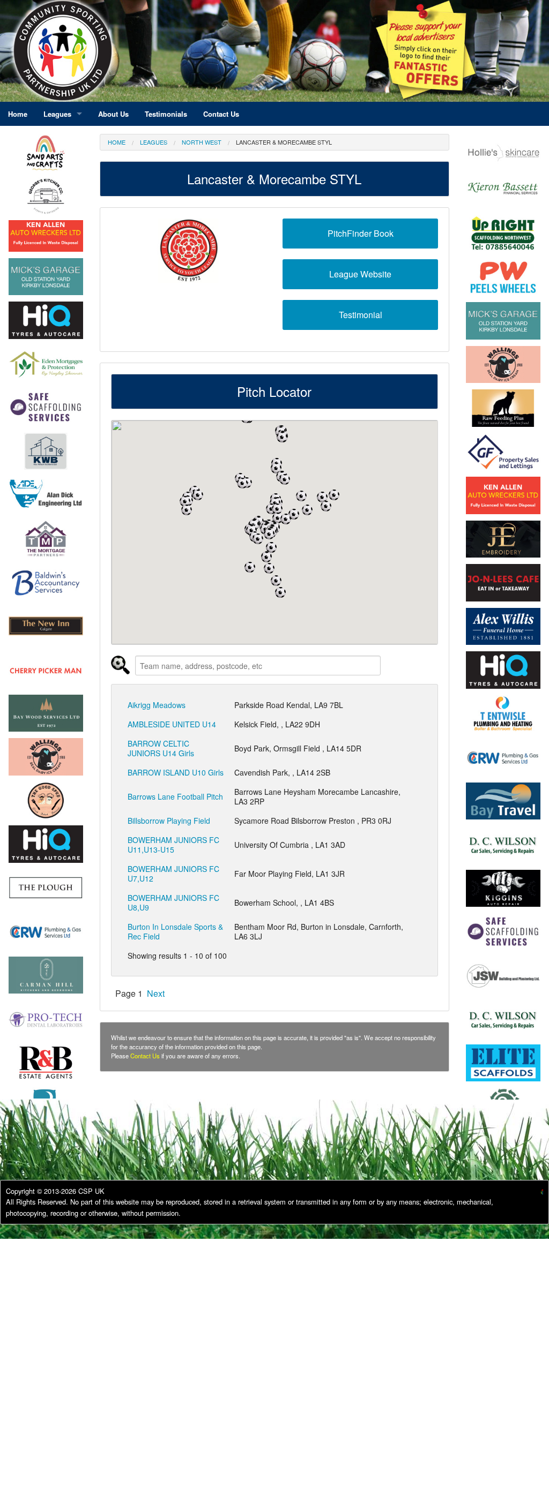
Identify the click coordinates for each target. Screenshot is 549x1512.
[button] (186, 510)
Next (156, 993)
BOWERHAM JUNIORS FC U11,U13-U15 (173, 844)
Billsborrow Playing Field (169, 820)
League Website (360, 274)
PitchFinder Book (361, 233)
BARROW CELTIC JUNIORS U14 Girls (161, 748)
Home (116, 142)
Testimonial (360, 315)
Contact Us (145, 1055)
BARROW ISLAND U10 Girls (176, 772)
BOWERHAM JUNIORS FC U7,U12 (173, 873)
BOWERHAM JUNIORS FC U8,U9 (173, 902)
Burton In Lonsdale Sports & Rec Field (175, 931)
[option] (46, 236)
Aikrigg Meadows (157, 704)
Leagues (153, 142)
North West (201, 142)
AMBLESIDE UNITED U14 (172, 724)
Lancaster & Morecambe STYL (284, 142)
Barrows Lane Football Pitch (175, 796)
